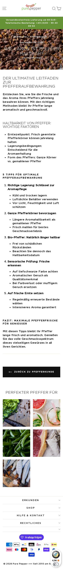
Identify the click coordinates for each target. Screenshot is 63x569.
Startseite (20, 36)
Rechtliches (30, 523)
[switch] (56, 564)
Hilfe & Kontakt (31, 515)
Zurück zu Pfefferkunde (33, 372)
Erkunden (30, 500)
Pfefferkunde (38, 36)
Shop (30, 508)
